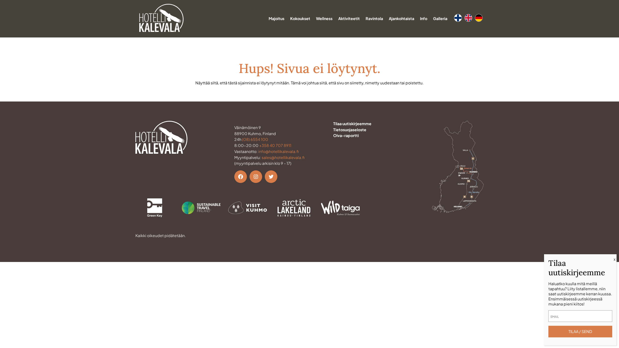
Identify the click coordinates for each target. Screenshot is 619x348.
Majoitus (276, 18)
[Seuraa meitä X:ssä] (271, 176)
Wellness (324, 18)
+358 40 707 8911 (275, 145)
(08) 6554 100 (255, 139)
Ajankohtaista (401, 18)
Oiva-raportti (346, 135)
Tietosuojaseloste (349, 129)
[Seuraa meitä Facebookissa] (240, 176)
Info (423, 18)
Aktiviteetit (349, 18)
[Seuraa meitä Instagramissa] (256, 176)
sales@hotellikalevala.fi (283, 157)
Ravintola (374, 18)
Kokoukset (300, 18)
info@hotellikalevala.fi (278, 151)
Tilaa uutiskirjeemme (352, 123)
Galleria (440, 18)
